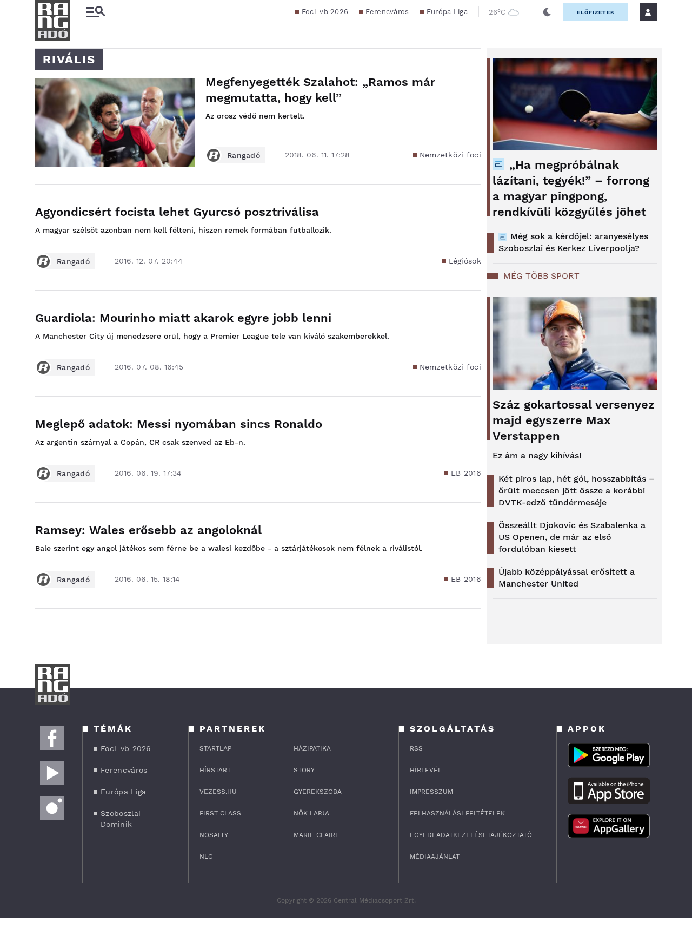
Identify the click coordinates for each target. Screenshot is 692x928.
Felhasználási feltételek (457, 813)
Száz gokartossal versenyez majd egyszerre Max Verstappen (574, 420)
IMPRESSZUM (431, 791)
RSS (416, 748)
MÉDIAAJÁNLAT (435, 856)
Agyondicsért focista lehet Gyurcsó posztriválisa (177, 212)
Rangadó (243, 155)
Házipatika (312, 748)
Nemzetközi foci (451, 154)
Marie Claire (317, 835)
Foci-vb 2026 (325, 12)
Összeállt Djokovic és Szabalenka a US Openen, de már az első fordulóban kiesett (572, 537)
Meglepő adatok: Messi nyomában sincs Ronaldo (178, 424)
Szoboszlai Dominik (121, 818)
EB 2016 (466, 473)
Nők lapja (311, 813)
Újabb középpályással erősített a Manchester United (566, 578)
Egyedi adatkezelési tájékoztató (471, 835)
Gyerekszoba (318, 791)
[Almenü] (95, 12)
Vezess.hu (218, 791)
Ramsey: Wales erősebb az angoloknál (148, 530)
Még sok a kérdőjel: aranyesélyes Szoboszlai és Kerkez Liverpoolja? (573, 242)
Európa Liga (447, 12)
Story (304, 770)
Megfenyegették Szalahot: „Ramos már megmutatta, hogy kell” (320, 89)
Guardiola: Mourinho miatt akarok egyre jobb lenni (183, 318)
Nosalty (213, 835)
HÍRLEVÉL (426, 770)
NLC (205, 856)
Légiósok (465, 260)
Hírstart (215, 770)
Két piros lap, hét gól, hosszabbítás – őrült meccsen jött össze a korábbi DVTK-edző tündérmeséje (576, 490)
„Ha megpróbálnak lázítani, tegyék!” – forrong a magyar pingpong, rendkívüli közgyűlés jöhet (571, 188)
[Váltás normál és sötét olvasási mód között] (547, 11)
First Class (220, 813)
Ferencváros (387, 12)
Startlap (215, 748)
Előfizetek (596, 12)
